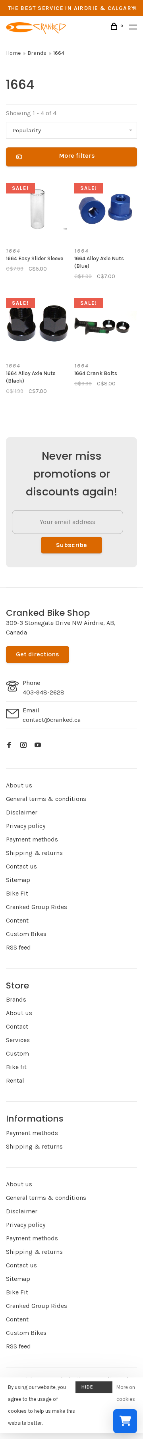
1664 (58, 53)
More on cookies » (125, 1399)
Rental (15, 1080)
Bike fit (16, 1067)
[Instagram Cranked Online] (23, 745)
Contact (17, 1026)
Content (17, 920)
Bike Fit (17, 893)
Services (18, 1040)
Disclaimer (21, 812)
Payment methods (32, 839)
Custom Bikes (26, 934)
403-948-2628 (43, 692)
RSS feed (18, 947)
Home (13, 53)
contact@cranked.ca (52, 719)
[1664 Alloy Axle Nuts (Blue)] (105, 210)
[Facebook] (9, 745)
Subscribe (71, 545)
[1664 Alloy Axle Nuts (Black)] (37, 325)
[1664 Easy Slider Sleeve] (37, 210)
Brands (36, 53)
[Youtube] (38, 745)
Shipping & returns (34, 853)
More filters (77, 155)
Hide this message (93, 1388)
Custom (17, 1053)
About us (19, 785)
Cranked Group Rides (36, 907)
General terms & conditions (46, 799)
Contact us (21, 866)
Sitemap (18, 880)
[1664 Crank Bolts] (105, 325)
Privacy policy (25, 826)
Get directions (37, 654)
